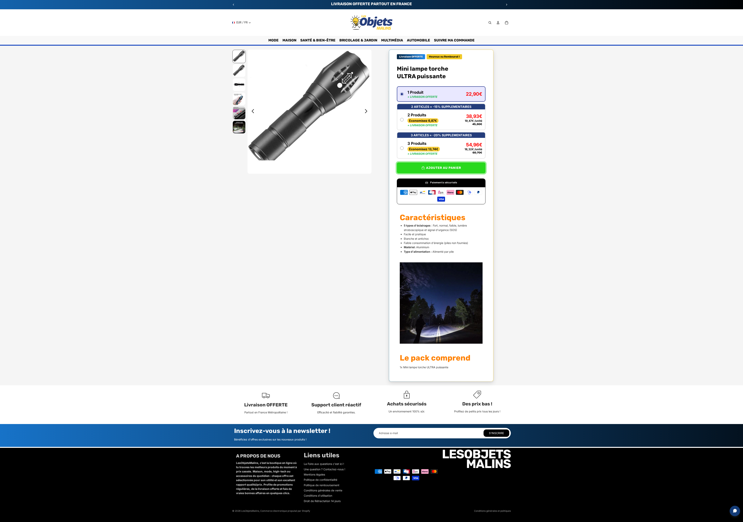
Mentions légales (314, 474)
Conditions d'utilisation (318, 495)
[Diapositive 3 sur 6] (239, 84)
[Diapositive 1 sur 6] (239, 56)
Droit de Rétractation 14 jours (322, 501)
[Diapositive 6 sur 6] (239, 127)
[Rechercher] (490, 22)
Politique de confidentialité (320, 479)
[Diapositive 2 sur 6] (239, 70)
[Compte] (498, 22)
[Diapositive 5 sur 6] (239, 113)
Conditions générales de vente (323, 490)
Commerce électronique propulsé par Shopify (285, 510)
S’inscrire (496, 433)
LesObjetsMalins (250, 510)
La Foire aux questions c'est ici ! (324, 463)
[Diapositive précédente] (233, 4)
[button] (441, 94)
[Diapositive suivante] (506, 4)
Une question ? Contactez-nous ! (324, 469)
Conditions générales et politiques (492, 510)
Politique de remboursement (321, 485)
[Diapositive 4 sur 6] (239, 99)
